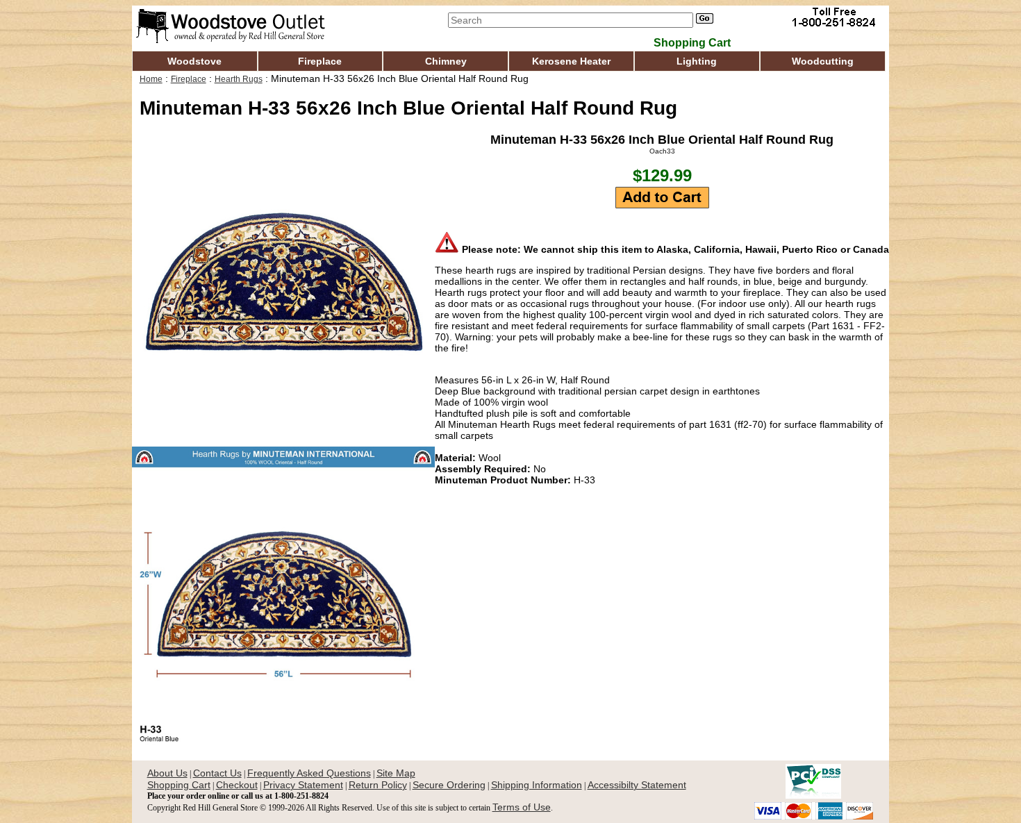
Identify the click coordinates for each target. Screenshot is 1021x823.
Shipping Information (536, 784)
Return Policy (378, 784)
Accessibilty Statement (637, 784)
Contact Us (217, 773)
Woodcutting (823, 61)
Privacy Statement (303, 784)
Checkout (237, 784)
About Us (167, 773)
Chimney (446, 61)
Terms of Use (521, 807)
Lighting (696, 61)
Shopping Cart (178, 784)
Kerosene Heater (571, 61)
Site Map (395, 773)
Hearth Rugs (239, 79)
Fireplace (320, 61)
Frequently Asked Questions (309, 773)
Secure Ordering (449, 784)
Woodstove (194, 61)
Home (151, 79)
